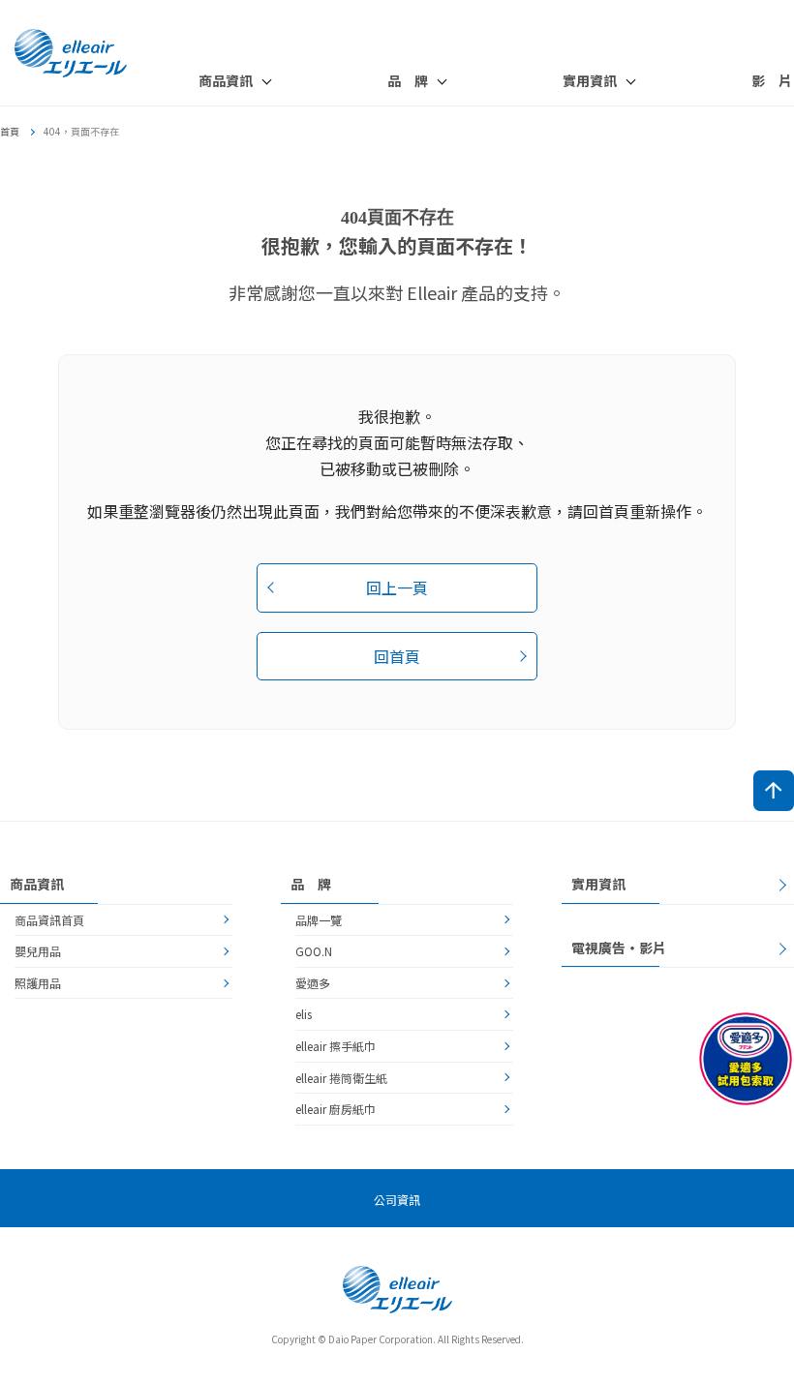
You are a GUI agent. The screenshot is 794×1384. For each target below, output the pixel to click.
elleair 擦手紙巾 (335, 1046)
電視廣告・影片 (618, 947)
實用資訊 (598, 883)
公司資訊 (397, 1200)
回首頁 (397, 656)
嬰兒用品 (38, 951)
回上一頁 (397, 587)
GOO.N (313, 951)
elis (303, 1014)
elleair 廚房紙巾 (335, 1108)
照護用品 (38, 983)
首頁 (9, 131)
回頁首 (773, 790)
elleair (73, 53)
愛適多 (312, 983)
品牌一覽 (318, 920)
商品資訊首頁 (49, 920)
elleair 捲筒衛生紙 (341, 1077)
